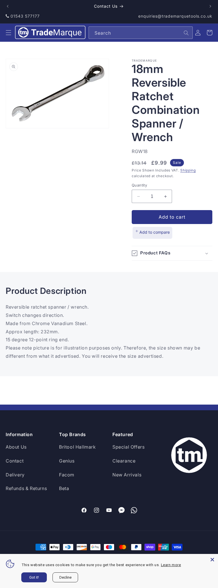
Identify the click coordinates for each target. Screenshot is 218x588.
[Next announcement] (210, 6)
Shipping (188, 170)
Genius (67, 461)
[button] (8, 32)
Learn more (171, 565)
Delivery (15, 475)
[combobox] (140, 33)
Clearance (123, 461)
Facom (66, 475)
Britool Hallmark (77, 447)
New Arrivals (126, 475)
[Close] (212, 559)
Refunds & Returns (26, 488)
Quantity (139, 185)
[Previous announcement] (7, 6)
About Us (16, 447)
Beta (64, 488)
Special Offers (128, 447)
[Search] (186, 33)
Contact (15, 461)
